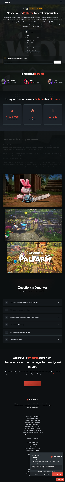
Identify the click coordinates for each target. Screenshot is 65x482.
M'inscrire (58, 62)
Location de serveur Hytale (32, 418)
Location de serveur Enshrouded (32, 422)
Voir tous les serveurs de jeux (32, 434)
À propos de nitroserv (32, 442)
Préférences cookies (32, 475)
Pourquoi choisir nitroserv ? (32, 450)
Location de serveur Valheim (32, 424)
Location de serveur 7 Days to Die (32, 430)
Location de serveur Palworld (32, 428)
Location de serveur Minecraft (32, 416)
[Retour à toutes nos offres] (23, 8)
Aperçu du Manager (32, 444)
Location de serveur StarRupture (33, 426)
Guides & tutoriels (32, 446)
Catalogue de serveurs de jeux (32, 448)
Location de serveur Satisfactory (32, 420)
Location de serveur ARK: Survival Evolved (32, 432)
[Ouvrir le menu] (60, 2)
